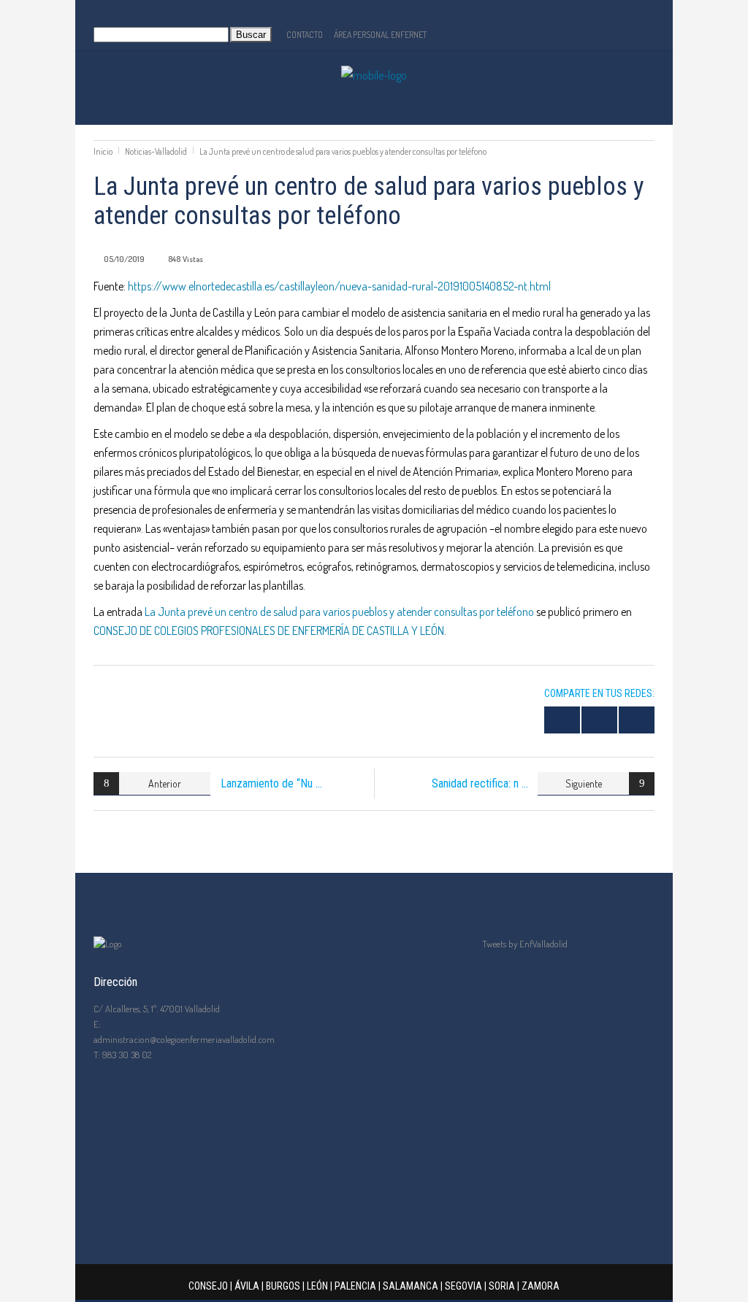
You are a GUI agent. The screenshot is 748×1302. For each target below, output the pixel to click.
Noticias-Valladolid (156, 151)
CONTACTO (304, 34)
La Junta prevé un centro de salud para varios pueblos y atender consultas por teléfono (339, 611)
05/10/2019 (124, 259)
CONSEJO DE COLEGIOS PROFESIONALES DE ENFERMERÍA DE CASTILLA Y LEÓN (269, 630)
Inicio (103, 151)
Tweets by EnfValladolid (525, 943)
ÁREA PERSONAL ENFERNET (380, 34)
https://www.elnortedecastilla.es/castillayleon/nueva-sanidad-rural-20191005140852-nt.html (339, 286)
